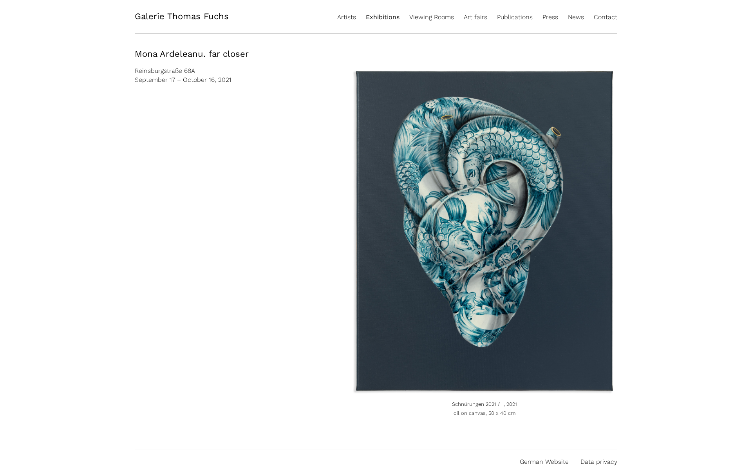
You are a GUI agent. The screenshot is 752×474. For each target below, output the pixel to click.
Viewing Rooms (431, 17)
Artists (346, 17)
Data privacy (598, 461)
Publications (515, 17)
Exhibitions (383, 17)
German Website (544, 461)
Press (550, 17)
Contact (605, 17)
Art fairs (475, 17)
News (576, 17)
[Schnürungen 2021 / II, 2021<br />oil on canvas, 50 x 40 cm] (484, 391)
